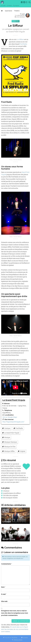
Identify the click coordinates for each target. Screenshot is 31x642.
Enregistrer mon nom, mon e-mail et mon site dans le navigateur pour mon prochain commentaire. (14, 613)
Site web (4, 601)
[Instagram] (26, 2)
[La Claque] (15, 516)
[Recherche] (29, 2)
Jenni (23, 14)
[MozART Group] (15, 533)
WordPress (14, 637)
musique (7, 437)
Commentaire (6, 564)
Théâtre (16, 11)
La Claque (6, 522)
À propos (16, 5)
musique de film (9, 447)
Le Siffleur (20, 39)
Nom (3, 587)
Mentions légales (18, 639)
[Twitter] (24, 2)
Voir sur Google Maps (9, 417)
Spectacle (8, 11)
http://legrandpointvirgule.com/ (13, 422)
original (22, 451)
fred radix (19, 428)
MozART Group (8, 539)
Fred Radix (23, 44)
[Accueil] (2, 11)
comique (7, 428)
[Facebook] (22, 2)
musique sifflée (9, 451)
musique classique (10, 442)
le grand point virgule (11, 433)
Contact (9, 5)
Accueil (3, 5)
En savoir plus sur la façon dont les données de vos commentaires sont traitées (14, 629)
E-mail (4, 594)
